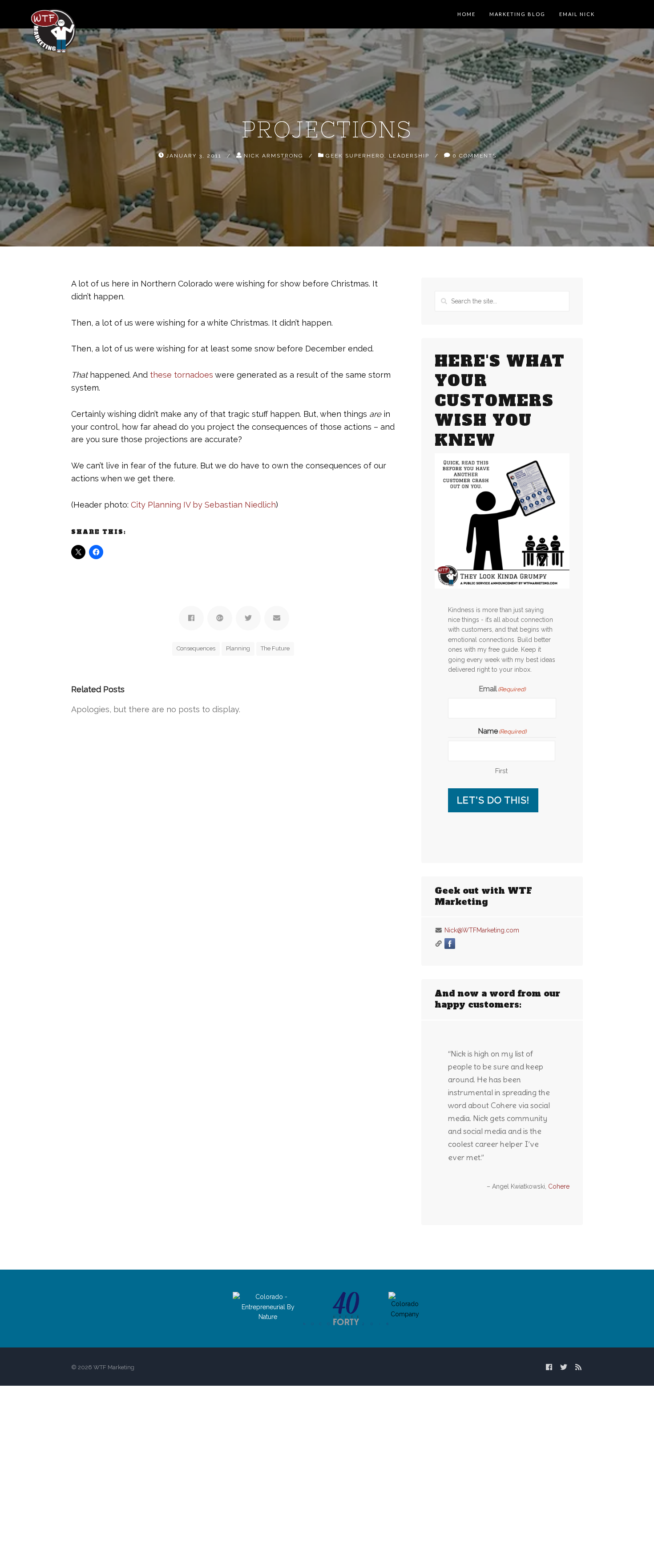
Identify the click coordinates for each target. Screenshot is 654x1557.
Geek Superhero (355, 155)
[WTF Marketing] (53, 30)
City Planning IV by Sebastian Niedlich (203, 504)
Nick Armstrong (273, 155)
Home (466, 14)
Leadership (409, 155)
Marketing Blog (517, 14)
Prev (442, 1284)
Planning (238, 648)
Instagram (473, 943)
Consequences (196, 648)
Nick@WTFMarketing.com (481, 930)
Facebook (449, 943)
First (501, 771)
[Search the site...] (639, 14)
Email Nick (577, 14)
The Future (275, 648)
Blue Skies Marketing (539, 1250)
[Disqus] (234, 827)
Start (499, 1267)
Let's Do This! (493, 800)
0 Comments (474, 155)
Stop (506, 1267)
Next (562, 1284)
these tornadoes (181, 374)
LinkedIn (461, 943)
